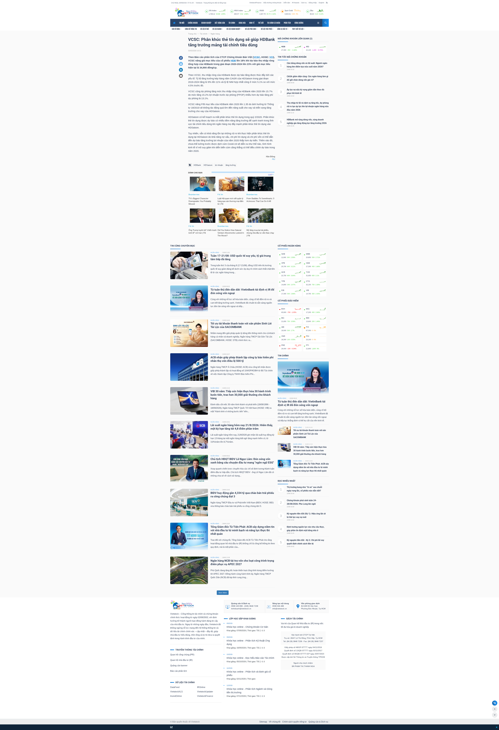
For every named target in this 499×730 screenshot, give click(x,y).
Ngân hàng (282, 398)
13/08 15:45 (290, 126)
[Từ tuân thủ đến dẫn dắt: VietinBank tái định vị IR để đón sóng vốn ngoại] (189, 299)
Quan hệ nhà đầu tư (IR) (181, 660)
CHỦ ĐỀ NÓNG (176, 29)
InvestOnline (176, 696)
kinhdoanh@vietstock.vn (241, 609)
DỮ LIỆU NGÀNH (217, 29)
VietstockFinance (255, 3)
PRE (283, 345)
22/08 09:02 (226, 286)
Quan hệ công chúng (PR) (182, 655)
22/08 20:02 (290, 546)
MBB (308, 254)
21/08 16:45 (226, 320)
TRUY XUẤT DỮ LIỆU (298, 29)
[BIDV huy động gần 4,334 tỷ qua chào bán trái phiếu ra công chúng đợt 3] (189, 502)
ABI (282, 327)
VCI (271, 57)
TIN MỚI (181, 23)
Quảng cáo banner (178, 665)
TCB (308, 272)
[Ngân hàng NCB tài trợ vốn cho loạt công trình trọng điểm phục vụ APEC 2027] (189, 570)
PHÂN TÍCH (287, 23)
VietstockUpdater (205, 692)
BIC (282, 318)
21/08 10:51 (226, 422)
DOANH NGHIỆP (206, 23)
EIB (282, 290)
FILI (273, 159)
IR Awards (295, 3)
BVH (283, 309)
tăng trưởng (231, 165)
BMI (307, 318)
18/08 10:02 (290, 96)
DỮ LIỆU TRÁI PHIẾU (267, 29)
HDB (233, 60)
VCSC (257, 57)
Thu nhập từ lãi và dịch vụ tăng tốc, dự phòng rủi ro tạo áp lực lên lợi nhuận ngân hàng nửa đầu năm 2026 (308, 106)
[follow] (171, 727)
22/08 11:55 (226, 252)
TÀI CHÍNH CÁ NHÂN (273, 23)
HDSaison (208, 165)
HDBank (197, 165)
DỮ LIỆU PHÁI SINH (250, 29)
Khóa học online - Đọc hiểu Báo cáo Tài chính (250, 658)
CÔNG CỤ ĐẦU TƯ (282, 29)
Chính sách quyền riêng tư (294, 722)
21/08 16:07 (226, 354)
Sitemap (263, 722)
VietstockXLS (176, 692)
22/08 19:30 (290, 506)
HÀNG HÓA (242, 23)
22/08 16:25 (290, 533)
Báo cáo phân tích (178, 671)
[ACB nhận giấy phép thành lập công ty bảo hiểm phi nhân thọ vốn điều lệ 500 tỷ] (189, 367)
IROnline (201, 687)
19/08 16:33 (290, 69)
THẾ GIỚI (261, 23)
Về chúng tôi (274, 722)
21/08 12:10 (226, 388)
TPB (283, 281)
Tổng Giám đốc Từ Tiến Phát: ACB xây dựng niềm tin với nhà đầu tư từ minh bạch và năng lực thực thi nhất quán (242, 530)
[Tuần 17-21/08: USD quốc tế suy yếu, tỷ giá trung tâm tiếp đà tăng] (189, 265)
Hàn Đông (270, 157)
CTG (308, 281)
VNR (283, 336)
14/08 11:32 (290, 112)
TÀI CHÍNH (232, 23)
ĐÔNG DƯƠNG (298, 23)
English (321, 3)
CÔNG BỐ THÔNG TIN (191, 29)
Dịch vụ (304, 3)
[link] (318, 22)
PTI (307, 345)
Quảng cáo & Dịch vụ (318, 722)
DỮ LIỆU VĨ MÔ (204, 29)
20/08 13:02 (226, 523)
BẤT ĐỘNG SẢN (220, 23)
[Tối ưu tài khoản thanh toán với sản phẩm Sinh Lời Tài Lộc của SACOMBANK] (189, 333)
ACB (283, 272)
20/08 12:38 (226, 557)
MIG (308, 309)
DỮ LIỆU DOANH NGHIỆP (233, 29)
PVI (307, 327)
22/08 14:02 (290, 520)
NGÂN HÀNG (215, 252)
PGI (307, 336)
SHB (283, 254)
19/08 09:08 (290, 82)
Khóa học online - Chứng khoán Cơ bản (247, 627)
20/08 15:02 (226, 489)
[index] (206, 11)
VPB (283, 263)
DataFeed (174, 687)
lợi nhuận (219, 165)
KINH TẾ (251, 23)
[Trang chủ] (182, 605)
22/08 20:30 (290, 493)
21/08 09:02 (226, 456)
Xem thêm (222, 593)
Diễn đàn (287, 3)
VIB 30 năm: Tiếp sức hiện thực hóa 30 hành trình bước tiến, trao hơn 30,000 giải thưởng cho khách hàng (241, 395)
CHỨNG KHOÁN (193, 23)
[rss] (327, 2)
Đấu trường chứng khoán (272, 3)
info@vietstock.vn (279, 609)
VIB (307, 290)
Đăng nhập (313, 3)
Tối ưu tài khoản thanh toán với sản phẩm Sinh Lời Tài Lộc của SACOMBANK (309, 434)
